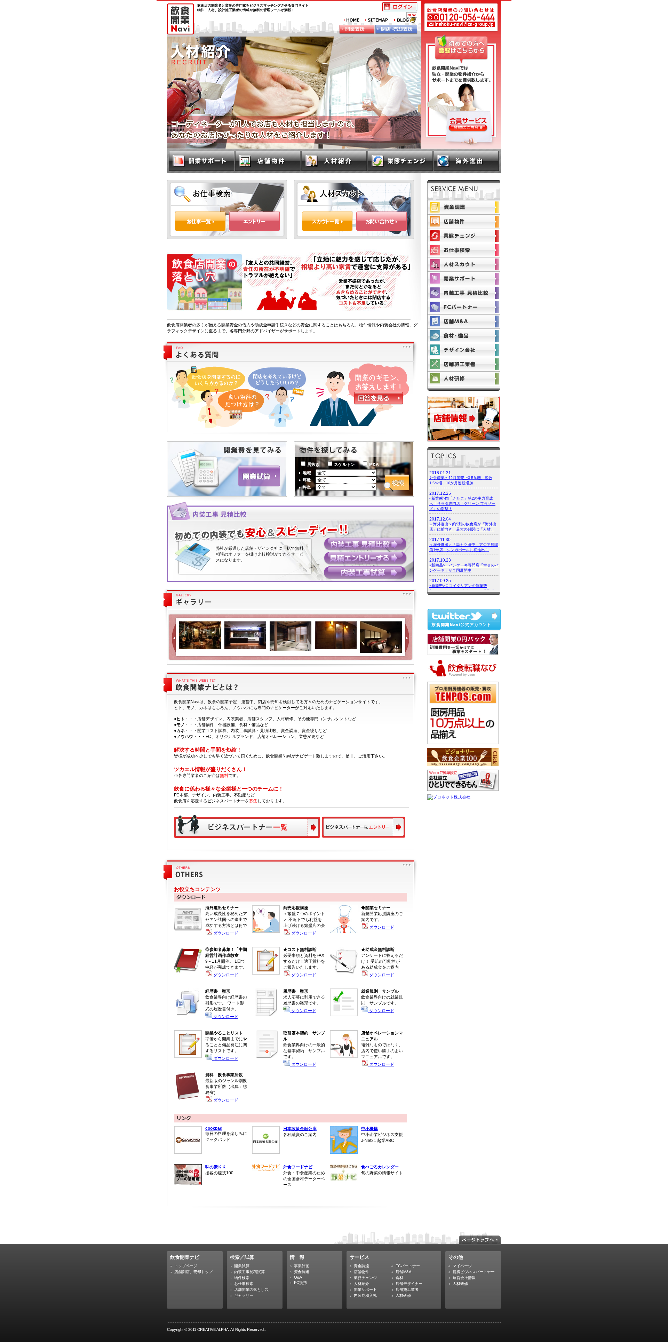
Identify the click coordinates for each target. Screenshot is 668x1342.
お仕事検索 (464, 250)
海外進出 (466, 160)
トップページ (185, 1266)
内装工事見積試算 (249, 1272)
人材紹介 (464, 264)
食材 (464, 336)
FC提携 (300, 1282)
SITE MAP (376, 20)
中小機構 (369, 1128)
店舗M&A (464, 321)
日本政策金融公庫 (300, 1128)
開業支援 (357, 29)
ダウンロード (225, 933)
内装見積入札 (464, 293)
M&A (374, 464)
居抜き (313, 464)
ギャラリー (243, 1295)
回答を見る (378, 398)
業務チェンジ (365, 1278)
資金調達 (464, 207)
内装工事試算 (365, 572)
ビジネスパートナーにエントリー (362, 828)
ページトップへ (480, 1240)
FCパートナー (464, 307)
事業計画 (301, 1266)
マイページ (462, 1266)
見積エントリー (365, 558)
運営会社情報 (464, 1278)
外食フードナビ (297, 1167)
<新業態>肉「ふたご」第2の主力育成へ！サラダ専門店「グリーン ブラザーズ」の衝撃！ (462, 503)
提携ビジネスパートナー (474, 1272)
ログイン (400, 6)
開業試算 (259, 476)
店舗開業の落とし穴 (251, 1289)
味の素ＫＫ (215, 1167)
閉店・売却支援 (396, 29)
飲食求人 (334, 160)
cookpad (213, 1128)
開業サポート (201, 160)
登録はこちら (468, 128)
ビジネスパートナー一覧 (247, 826)
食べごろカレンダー (380, 1167)
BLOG (405, 17)
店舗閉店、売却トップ (193, 1272)
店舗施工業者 (464, 364)
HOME (352, 20)
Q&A (298, 1277)
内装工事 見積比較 (364, 543)
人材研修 (464, 379)
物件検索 (241, 1278)
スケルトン (344, 464)
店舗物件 (268, 160)
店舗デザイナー (464, 350)
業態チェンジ (400, 160)
